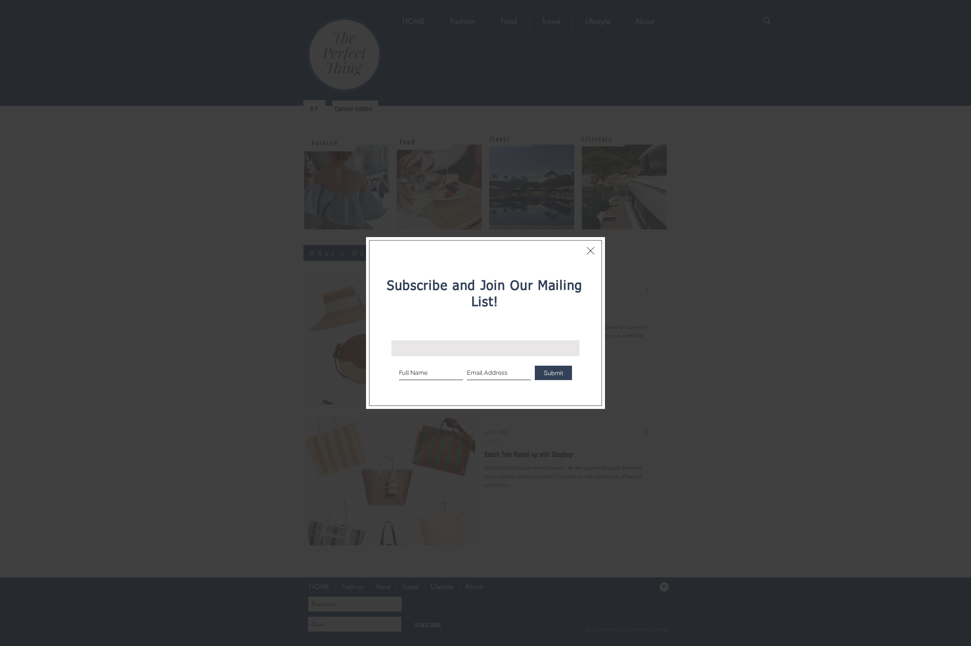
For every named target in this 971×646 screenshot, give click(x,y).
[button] (590, 251)
